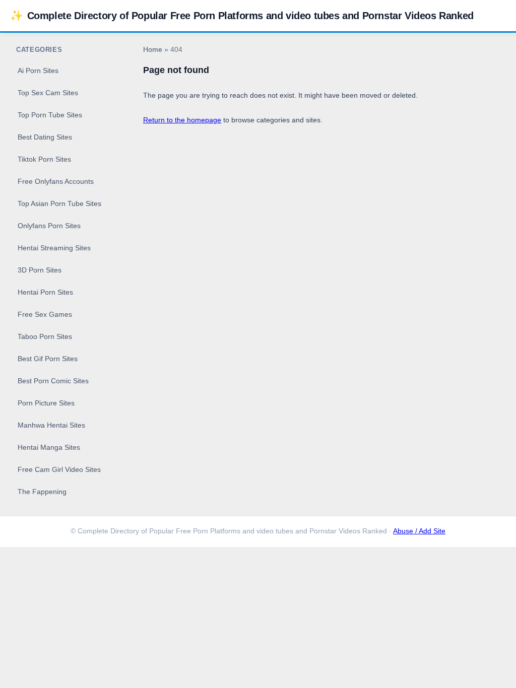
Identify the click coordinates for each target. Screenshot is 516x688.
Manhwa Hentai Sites (51, 425)
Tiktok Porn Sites (44, 159)
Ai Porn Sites (38, 70)
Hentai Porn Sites (45, 292)
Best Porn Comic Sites (53, 381)
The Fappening (42, 492)
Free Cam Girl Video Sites (59, 469)
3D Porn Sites (39, 270)
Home (152, 49)
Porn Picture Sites (46, 403)
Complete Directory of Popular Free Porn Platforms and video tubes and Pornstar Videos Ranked (242, 15)
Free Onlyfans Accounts (56, 181)
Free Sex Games (45, 314)
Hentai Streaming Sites (54, 248)
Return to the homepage (182, 120)
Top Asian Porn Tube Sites (59, 203)
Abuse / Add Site (419, 531)
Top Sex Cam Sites (48, 93)
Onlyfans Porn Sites (49, 226)
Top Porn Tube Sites (50, 115)
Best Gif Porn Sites (48, 359)
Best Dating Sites (45, 137)
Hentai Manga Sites (49, 447)
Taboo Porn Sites (45, 336)
